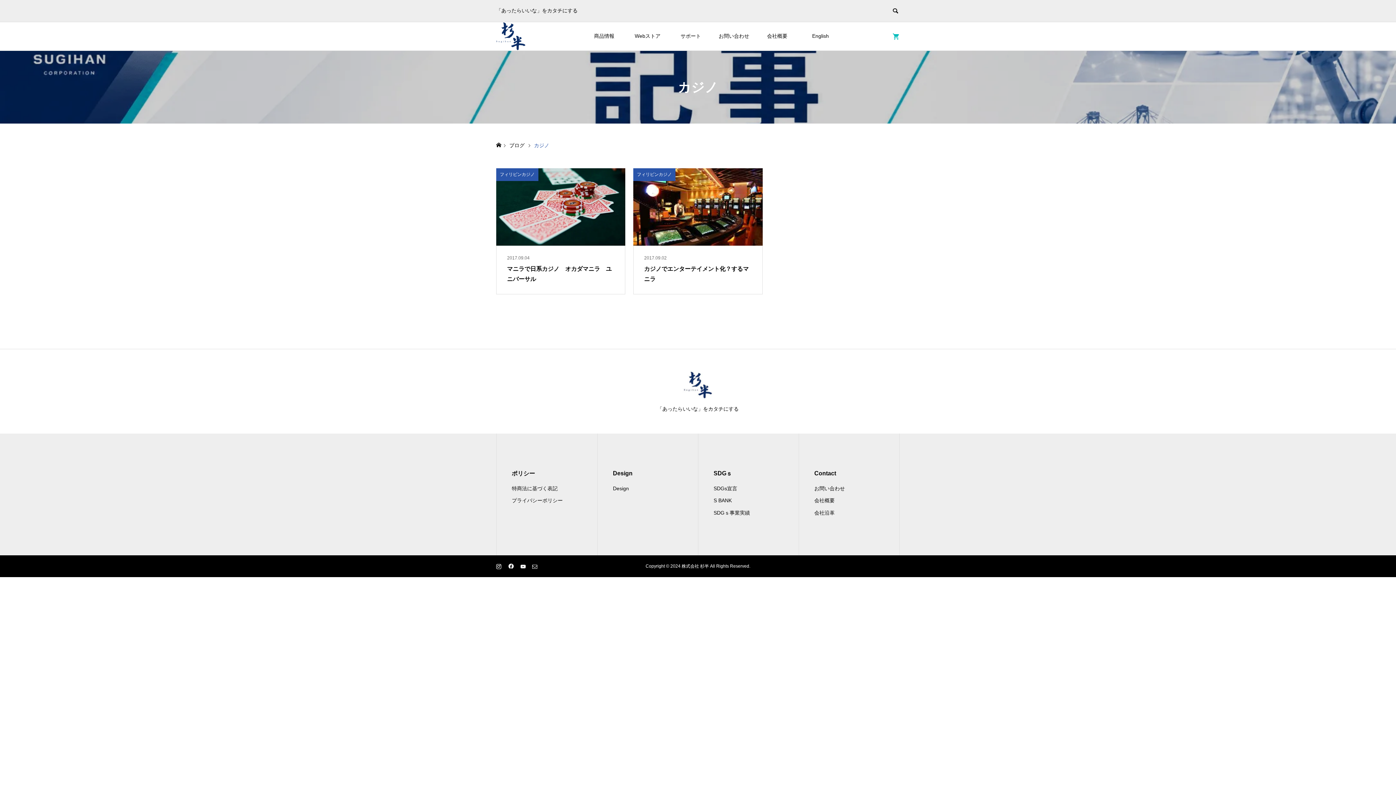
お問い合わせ (734, 36)
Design (621, 488)
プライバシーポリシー (537, 500)
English (820, 36)
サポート (691, 36)
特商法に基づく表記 (535, 488)
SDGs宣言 (725, 488)
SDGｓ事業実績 (732, 513)
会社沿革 (824, 513)
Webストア (648, 36)
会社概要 (777, 36)
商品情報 (604, 36)
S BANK (723, 500)
